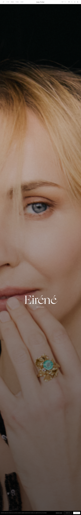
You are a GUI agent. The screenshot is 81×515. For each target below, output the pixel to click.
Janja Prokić (40, 2)
